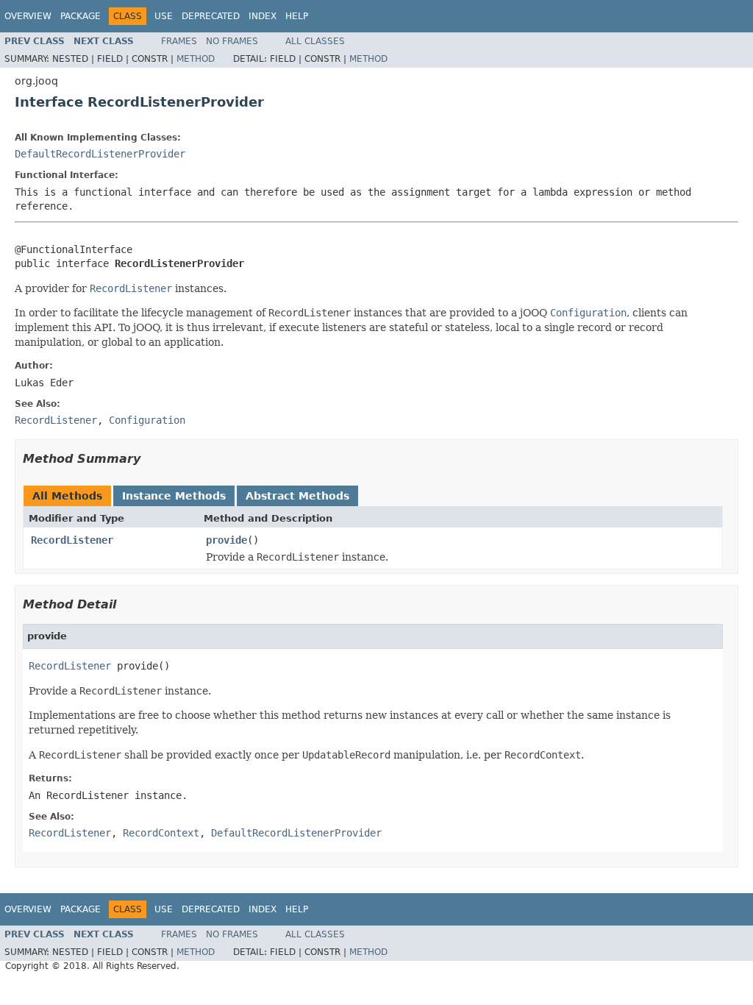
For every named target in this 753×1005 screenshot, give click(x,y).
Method (195, 59)
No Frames (232, 41)
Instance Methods (174, 496)
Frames (179, 41)
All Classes (315, 41)
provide (226, 540)
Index (262, 16)
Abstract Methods (297, 496)
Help (296, 16)
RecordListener (72, 540)
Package (80, 16)
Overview (27, 16)
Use (163, 16)
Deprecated (211, 16)
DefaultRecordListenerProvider (100, 154)
